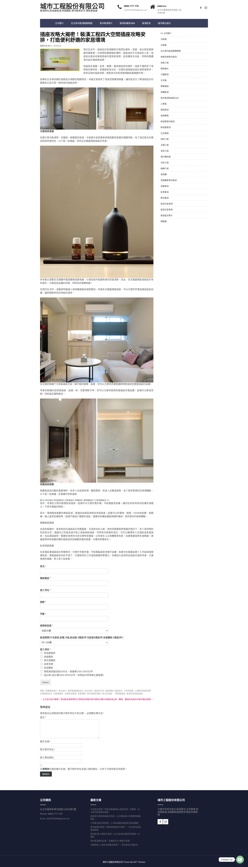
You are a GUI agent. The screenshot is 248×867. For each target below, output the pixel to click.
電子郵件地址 (47, 749)
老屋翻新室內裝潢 (169, 180)
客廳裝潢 (165, 92)
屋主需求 (89, 691)
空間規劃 (82, 693)
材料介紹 (165, 139)
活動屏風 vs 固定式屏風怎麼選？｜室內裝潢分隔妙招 (114, 845)
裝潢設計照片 (167, 215)
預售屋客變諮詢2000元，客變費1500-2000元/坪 (68, 671)
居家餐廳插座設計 (76, 691)
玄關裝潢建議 (70, 693)
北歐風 (164, 39)
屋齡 (43, 602)
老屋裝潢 (165, 186)
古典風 (164, 45)
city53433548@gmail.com (135, 10)
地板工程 (165, 62)
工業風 (164, 104)
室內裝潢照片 (106, 23)
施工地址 (45, 590)
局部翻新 (48, 668)
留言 (43, 717)
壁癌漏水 (165, 68)
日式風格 (165, 133)
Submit (45, 682)
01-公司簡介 (166, 33)
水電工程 (165, 145)
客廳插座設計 (51, 691)
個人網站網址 (47, 757)
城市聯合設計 (164, 23)
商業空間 (48, 664)
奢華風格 (165, 86)
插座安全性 (99, 691)
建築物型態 (46, 625)
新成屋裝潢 (166, 127)
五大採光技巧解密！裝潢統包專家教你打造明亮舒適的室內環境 (69, 699)
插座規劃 (109, 691)
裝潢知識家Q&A (127, 23)
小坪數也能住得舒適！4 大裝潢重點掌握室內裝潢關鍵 (114, 823)
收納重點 (165, 115)
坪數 (43, 614)
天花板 (164, 80)
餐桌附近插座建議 (134, 693)
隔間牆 (164, 221)
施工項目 (45, 649)
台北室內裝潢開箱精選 (81, 23)
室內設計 (62, 691)
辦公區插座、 (108, 693)
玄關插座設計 (46, 693)
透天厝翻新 (49, 660)
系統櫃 (164, 174)
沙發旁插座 (129, 691)
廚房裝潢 (165, 110)
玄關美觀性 (58, 693)
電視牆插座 (120, 693)
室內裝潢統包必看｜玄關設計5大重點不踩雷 (110, 841)
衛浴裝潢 (165, 198)
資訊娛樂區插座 (94, 693)
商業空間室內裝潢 (169, 57)
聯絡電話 (45, 578)
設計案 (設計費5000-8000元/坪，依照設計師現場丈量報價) (73, 675)
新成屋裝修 (49, 653)
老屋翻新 (48, 657)
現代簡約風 (166, 157)
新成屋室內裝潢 (168, 121)
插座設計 (118, 691)
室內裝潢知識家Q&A (170, 98)
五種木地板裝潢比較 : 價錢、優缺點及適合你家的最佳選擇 (126, 699)
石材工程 (165, 162)
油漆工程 (165, 151)
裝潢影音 (146, 23)
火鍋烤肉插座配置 (143, 691)
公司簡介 (59, 23)
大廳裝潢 (165, 74)
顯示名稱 (45, 741)
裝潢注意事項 (167, 204)
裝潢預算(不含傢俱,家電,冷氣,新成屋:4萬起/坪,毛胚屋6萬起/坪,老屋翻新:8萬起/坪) (82, 637)
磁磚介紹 (165, 168)
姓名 (43, 566)
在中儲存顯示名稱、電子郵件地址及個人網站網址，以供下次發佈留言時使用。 (83, 769)
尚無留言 (57, 46)
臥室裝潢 (165, 192)
